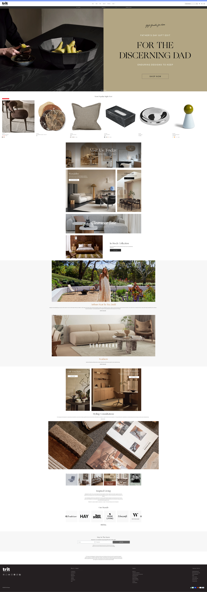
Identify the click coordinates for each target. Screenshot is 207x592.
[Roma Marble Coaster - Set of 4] (52, 115)
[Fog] (72, 137)
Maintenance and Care (196, 572)
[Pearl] (108, 137)
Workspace (73, 575)
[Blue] (173, 137)
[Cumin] (4, 137)
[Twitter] (4, 575)
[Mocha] (2, 137)
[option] (103, 0)
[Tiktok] (17, 575)
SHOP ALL (103, 524)
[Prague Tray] (154, 115)
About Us (134, 571)
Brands (104, 3)
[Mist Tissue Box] (120, 115)
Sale (100, 3)
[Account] (201, 3)
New (93, 3)
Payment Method (195, 574)
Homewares (73, 579)
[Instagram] (12, 575)
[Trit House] (5, 4)
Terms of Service (195, 578)
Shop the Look (103, 310)
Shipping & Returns (195, 571)
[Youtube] (9, 575)
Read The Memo (135, 578)
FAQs (193, 575)
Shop (96, 3)
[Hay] (70, 137)
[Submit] (196, 3)
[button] (101, 90)
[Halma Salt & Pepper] (188, 115)
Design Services (135, 575)
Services (108, 3)
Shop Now (115, 250)
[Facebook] (6, 575)
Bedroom (72, 574)
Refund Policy (194, 579)
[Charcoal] (104, 137)
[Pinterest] (14, 575)
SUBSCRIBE (121, 542)
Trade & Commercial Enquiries (138, 574)
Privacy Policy (194, 581)
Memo (113, 3)
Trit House (8, 587)
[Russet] (74, 137)
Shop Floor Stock (135, 579)
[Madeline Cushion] (86, 115)
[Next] (141, 516)
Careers (134, 581)
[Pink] (176, 137)
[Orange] (174, 137)
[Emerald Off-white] (106, 137)
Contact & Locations (136, 572)
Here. (114, 546)
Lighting (72, 578)
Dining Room (73, 572)
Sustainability (135, 582)
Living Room (73, 571)
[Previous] (66, 516)
